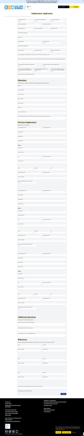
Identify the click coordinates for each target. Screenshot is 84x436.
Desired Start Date (21, 50)
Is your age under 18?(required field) (40, 19)
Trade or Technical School (22, 111)
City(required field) (21, 41)
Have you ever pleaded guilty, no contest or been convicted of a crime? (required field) (57, 69)
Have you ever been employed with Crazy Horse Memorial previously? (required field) (24, 69)
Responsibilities (20, 136)
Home (6, 16)
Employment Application (26, 16)
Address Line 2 (20, 37)
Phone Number (45, 349)
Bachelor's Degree (21, 94)
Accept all (58, 432)
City (18, 156)
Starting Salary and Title (21, 172)
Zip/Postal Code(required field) (23, 45)
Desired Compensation (38, 50)
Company (44, 344)
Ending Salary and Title (46, 172)
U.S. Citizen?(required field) (55, 19)
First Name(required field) (22, 24)
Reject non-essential (66, 432)
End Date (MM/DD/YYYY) (47, 127)
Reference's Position (21, 349)
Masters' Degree (20, 98)
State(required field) (46, 41)
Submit (63, 394)
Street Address (20, 147)
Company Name (20, 140)
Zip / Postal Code (20, 160)
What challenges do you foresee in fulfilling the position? (27, 333)
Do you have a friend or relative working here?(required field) (40, 69)
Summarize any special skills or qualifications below (26, 74)
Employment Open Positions (16, 16)
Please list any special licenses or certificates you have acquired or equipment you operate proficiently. (34, 116)
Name (19, 344)
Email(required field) (54, 28)
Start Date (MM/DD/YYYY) (22, 127)
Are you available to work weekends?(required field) (26, 64)
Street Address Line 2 (21, 152)
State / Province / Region (47, 156)
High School (20, 85)
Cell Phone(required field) (38, 28)
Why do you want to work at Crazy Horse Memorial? (26, 322)
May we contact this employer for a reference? (25, 181)
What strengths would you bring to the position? (25, 327)
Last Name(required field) (47, 24)
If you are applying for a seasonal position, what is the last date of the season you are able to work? (33, 54)
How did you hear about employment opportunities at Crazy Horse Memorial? (30, 386)
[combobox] (18, 21)
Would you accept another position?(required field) (51, 64)
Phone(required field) (21, 28)
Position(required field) (21, 19)
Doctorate (19, 107)
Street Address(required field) (22, 32)
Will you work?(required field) (55, 50)
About (9, 16)
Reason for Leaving (21, 176)
